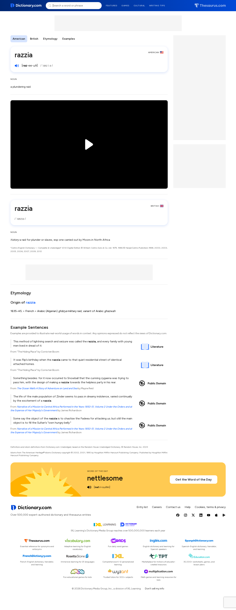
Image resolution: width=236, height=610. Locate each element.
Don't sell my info (154, 588)
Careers (157, 507)
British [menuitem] (34, 38)
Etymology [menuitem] (50, 38)
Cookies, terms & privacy (210, 507)
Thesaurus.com (210, 5)
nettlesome (105, 478)
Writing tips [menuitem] (157, 5)
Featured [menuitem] (111, 5)
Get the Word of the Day (193, 479)
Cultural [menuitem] (139, 5)
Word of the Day (97, 471)
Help (188, 507)
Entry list (142, 507)
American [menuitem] (19, 38)
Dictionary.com (26, 5)
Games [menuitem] (125, 5)
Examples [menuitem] (68, 38)
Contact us (173, 507)
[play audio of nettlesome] (89, 487)
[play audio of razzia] (17, 66)
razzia (30, 302)
